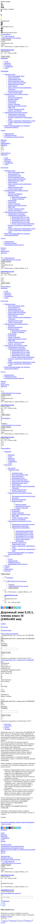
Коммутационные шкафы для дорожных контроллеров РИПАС (17, 126)
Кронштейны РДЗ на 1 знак (20, 217)
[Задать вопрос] (2, 655)
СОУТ (6, 68)
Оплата (6, 727)
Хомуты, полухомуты (15, 111)
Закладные (11, 96)
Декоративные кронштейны (17, 116)
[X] (9, 608)
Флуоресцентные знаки (15, 91)
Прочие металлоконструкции (17, 106)
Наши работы (5, 143)
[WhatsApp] (15, 608)
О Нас (6, 61)
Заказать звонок (6, 39)
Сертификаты (8, 66)
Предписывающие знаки (16, 81)
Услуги (3, 130)
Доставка (7, 729)
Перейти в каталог (6, 916)
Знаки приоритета (14, 77)
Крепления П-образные (19, 197)
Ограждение (12, 102)
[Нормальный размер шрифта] (2, 5)
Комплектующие (13, 99)
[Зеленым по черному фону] (1, 19)
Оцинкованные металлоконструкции (16, 94)
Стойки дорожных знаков (16, 109)
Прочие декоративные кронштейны (23, 223)
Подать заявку (5, 56)
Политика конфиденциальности (11, 893)
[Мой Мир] (7, 608)
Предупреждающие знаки (16, 76)
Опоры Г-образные (14, 104)
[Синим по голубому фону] (1, 15)
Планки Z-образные (18, 199)
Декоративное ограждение (16, 114)
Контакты (4, 145)
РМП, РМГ (11, 107)
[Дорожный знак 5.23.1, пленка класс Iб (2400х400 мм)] (18, 661)
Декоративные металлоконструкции (16, 112)
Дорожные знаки (10, 74)
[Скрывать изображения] (2, 25)
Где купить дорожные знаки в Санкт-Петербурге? (17, 822)
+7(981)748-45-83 (9, 36)
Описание (7, 724)
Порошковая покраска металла (14, 137)
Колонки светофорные (15, 97)
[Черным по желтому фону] (1, 17)
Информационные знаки (16, 84)
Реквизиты (7, 65)
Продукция (4, 71)
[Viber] (12, 608)
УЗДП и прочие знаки (15, 92)
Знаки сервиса (12, 86)
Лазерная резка (9, 133)
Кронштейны (12, 101)
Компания (4, 58)
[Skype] (17, 608)
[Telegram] (20, 608)
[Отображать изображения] (2, 23)
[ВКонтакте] (2, 608)
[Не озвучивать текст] (2, 31)
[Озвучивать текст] (2, 29)
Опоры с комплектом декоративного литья (21, 120)
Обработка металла (10, 135)
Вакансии (7, 63)
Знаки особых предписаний (17, 82)
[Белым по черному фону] (1, 13)
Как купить (8, 726)
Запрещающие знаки (14, 79)
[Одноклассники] (4, 608)
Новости (4, 140)
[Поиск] (2, 147)
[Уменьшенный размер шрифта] (1, 3)
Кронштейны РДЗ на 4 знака (21, 222)
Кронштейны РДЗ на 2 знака (21, 218)
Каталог (3, 841)
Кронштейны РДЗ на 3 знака (21, 220)
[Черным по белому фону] (1, 11)
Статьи (3, 141)
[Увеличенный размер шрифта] (2, 7)
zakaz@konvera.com (7, 50)
